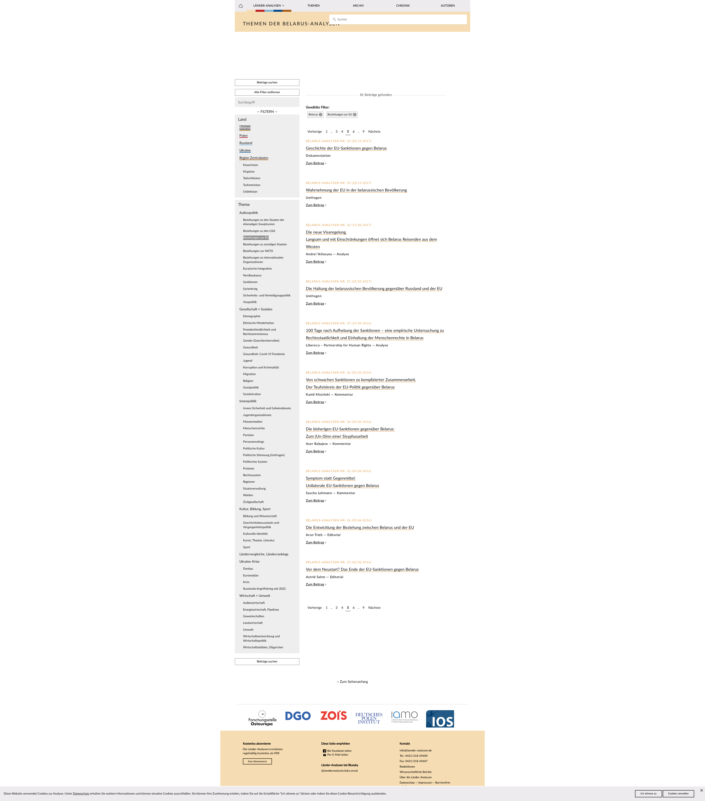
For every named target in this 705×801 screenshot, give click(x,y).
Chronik (403, 5)
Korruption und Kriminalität (261, 367)
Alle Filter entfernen (267, 92)
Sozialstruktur (252, 394)
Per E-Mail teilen (337, 754)
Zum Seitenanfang (354, 682)
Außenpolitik (248, 212)
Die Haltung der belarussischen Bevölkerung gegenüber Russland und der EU (374, 289)
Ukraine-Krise (249, 561)
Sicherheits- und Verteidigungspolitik (266, 295)
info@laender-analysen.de (416, 750)
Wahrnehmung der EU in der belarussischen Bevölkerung (356, 190)
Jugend (247, 360)
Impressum (425, 782)
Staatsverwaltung (254, 488)
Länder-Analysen (267, 5)
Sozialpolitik (251, 387)
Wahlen (248, 495)
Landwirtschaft (253, 622)
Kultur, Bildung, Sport (255, 509)
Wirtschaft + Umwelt (254, 595)
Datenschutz (407, 782)
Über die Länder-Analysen (416, 777)
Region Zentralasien (253, 158)
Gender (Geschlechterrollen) (261, 340)
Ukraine (245, 150)
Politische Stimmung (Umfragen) (264, 455)
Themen (314, 5)
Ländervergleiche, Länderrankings (263, 554)
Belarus (244, 127)
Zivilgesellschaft (253, 502)
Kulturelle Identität (255, 533)
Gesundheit (250, 347)
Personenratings (253, 441)
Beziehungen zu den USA (259, 231)
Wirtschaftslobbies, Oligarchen (263, 647)
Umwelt (248, 629)
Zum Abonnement (257, 761)
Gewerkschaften (253, 616)
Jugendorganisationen (257, 415)
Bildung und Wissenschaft (260, 516)
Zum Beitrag (315, 163)
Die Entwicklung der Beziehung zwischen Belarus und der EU (360, 528)
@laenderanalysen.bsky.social (339, 770)
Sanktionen (250, 282)
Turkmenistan (251, 185)
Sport (246, 547)
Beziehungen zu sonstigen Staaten (265, 244)
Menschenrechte (254, 428)
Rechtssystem (252, 475)
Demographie (251, 316)
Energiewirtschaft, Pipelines (261, 609)
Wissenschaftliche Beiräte (416, 772)
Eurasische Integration (257, 268)
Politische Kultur (254, 448)
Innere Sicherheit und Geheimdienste (267, 408)
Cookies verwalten (678, 793)
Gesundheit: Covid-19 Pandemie (264, 354)
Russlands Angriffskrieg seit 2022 (264, 588)
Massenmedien (252, 421)
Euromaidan (250, 575)
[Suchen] (334, 19)
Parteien (248, 435)
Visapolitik (250, 302)
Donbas (248, 568)
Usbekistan (250, 191)
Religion (248, 380)
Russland (245, 143)
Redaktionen (407, 766)
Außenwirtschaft (254, 602)
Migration (249, 374)
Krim (246, 582)
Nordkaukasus (252, 275)
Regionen (249, 481)
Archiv (358, 5)
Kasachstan (250, 165)
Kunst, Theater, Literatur (259, 540)
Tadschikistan (251, 178)
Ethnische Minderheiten (258, 323)
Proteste (248, 468)
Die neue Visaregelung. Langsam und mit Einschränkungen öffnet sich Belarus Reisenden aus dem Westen (371, 239)
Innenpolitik (247, 401)
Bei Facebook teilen (339, 751)
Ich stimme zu (649, 793)
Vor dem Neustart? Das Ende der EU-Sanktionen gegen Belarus (362, 569)
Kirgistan (249, 171)
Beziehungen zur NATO (258, 251)
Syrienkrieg (250, 288)
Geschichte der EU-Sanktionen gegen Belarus (346, 148)
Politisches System (255, 461)
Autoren (448, 5)
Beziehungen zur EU (256, 237)
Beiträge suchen (267, 82)
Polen (243, 135)
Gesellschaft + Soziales (255, 309)
